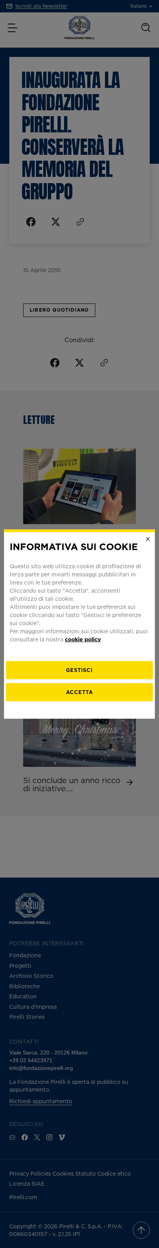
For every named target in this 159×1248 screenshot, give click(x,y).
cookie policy (83, 639)
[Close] (148, 539)
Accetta (79, 691)
